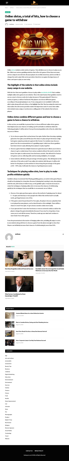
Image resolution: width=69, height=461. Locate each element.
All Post (8, 12)
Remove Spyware (9, 428)
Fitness (7, 393)
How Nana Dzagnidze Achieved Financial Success (19, 269)
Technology (8, 433)
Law (6, 404)
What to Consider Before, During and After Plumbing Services (32, 322)
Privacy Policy (39, 451)
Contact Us (29, 451)
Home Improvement (10, 401)
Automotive (8, 363)
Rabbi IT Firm (8, 420)
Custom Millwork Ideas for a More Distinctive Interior (30, 313)
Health (7, 398)
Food (6, 396)
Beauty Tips (8, 366)
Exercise (7, 385)
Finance (7, 390)
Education (8, 377)
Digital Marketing (9, 374)
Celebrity (7, 371)
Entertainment (9, 379)
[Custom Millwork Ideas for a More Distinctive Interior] (9, 315)
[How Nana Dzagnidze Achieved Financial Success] (19, 259)
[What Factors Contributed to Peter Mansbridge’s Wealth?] (19, 284)
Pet (6, 412)
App (6, 355)
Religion (7, 425)
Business (7, 369)
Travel (6, 436)
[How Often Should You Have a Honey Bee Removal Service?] (9, 333)
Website (7, 438)
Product (7, 417)
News (6, 409)
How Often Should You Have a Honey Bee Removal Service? (31, 331)
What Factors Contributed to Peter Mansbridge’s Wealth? (15, 295)
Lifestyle (7, 406)
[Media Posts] (34, 2)
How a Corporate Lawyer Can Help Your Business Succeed (31, 340)
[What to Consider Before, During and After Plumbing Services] (9, 324)
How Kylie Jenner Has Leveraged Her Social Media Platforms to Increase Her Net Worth (50, 269)
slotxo (13, 70)
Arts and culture (9, 358)
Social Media (8, 430)
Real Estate (8, 422)
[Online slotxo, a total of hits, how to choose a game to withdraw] (34, 47)
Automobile (8, 361)
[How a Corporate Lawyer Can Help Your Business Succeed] (9, 342)
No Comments (29, 24)
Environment (8, 382)
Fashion (7, 387)
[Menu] (7, 3)
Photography (8, 414)
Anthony (12, 24)
